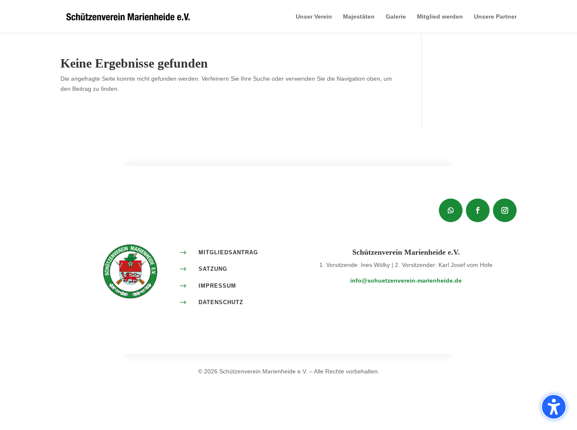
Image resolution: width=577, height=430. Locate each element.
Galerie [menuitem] (396, 17)
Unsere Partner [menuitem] (495, 17)
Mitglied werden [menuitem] (440, 17)
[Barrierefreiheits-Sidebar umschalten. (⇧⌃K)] (553, 406)
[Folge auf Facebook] (478, 210)
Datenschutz (221, 302)
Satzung (213, 269)
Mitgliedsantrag (228, 252)
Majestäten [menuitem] (359, 17)
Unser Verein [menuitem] (314, 17)
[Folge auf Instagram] (505, 210)
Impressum (217, 286)
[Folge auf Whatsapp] (451, 210)
